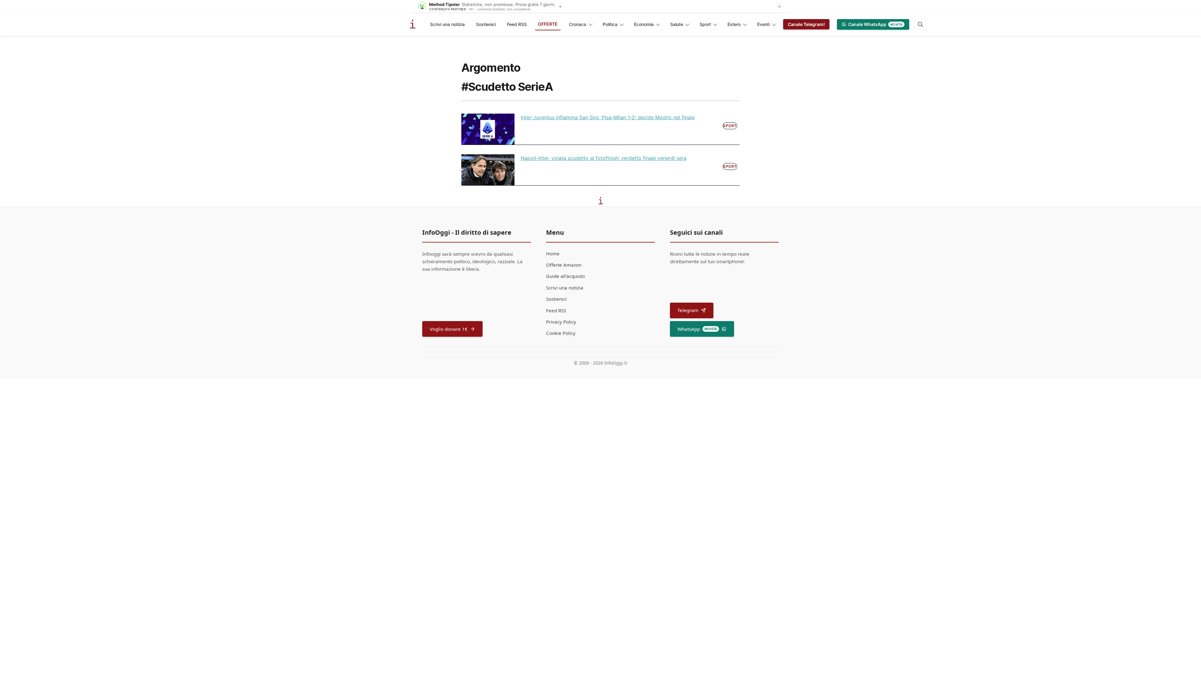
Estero (734, 24)
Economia (644, 24)
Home (553, 253)
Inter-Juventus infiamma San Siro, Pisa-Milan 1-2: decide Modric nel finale (608, 117)
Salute (676, 24)
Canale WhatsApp (875, 24)
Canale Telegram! (806, 24)
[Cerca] (920, 24)
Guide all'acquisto (565, 276)
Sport (705, 24)
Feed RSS (517, 24)
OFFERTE (548, 24)
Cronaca (577, 24)
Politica (610, 24)
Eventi (763, 24)
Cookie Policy (560, 333)
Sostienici (486, 24)
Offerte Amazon (563, 265)
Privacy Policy (561, 322)
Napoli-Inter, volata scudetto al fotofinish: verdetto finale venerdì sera (604, 158)
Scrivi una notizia (447, 24)
